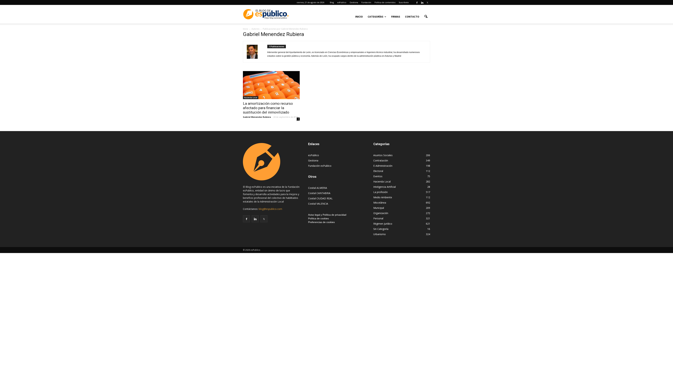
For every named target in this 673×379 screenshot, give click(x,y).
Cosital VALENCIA (318, 203)
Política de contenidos (385, 2)
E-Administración (382, 165)
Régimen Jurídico (382, 223)
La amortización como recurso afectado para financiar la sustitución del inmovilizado (268, 107)
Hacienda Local (250, 97)
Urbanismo (379, 234)
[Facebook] (417, 2)
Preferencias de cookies (321, 222)
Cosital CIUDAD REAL (320, 198)
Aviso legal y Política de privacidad (327, 214)
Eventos (377, 176)
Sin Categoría (380, 229)
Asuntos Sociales (383, 155)
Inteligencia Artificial (384, 186)
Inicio (359, 16)
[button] (426, 16)
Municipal (378, 208)
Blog (332, 2)
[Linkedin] (422, 2)
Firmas (395, 16)
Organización (380, 213)
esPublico (341, 2)
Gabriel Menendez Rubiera (257, 117)
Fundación (366, 2)
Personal (378, 218)
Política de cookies (318, 218)
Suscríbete (404, 2)
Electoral (378, 171)
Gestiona (354, 2)
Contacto (412, 16)
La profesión (380, 192)
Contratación (380, 160)
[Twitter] (427, 2)
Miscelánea (379, 202)
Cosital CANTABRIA (319, 193)
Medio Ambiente (382, 197)
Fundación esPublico (319, 165)
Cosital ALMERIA (317, 188)
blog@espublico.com (270, 209)
